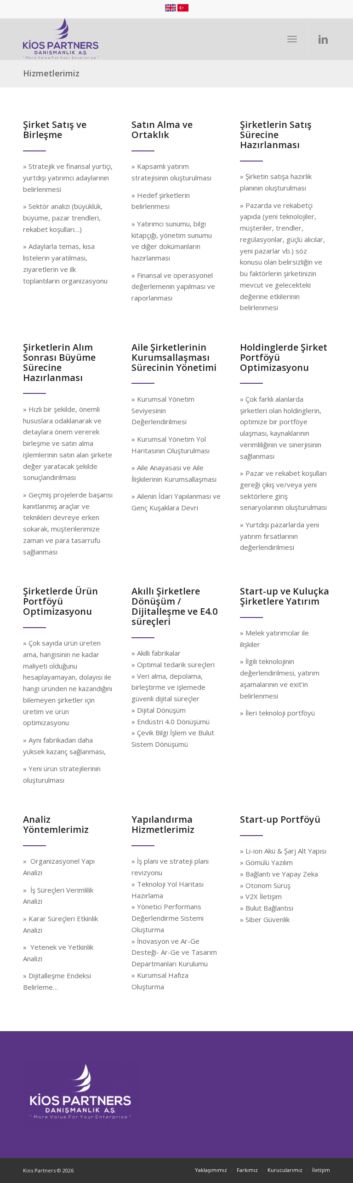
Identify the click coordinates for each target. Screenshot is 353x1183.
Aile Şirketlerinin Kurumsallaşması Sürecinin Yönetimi (173, 357)
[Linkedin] (323, 39)
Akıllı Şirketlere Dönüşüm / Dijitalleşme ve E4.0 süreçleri (174, 606)
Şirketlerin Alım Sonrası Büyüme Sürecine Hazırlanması (59, 362)
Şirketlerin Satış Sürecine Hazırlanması (276, 134)
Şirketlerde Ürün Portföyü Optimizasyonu (60, 601)
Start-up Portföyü (280, 819)
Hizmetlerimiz (51, 73)
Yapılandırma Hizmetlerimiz (162, 824)
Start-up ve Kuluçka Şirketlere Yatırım (284, 596)
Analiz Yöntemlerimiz (56, 824)
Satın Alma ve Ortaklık (162, 129)
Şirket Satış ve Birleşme (54, 129)
